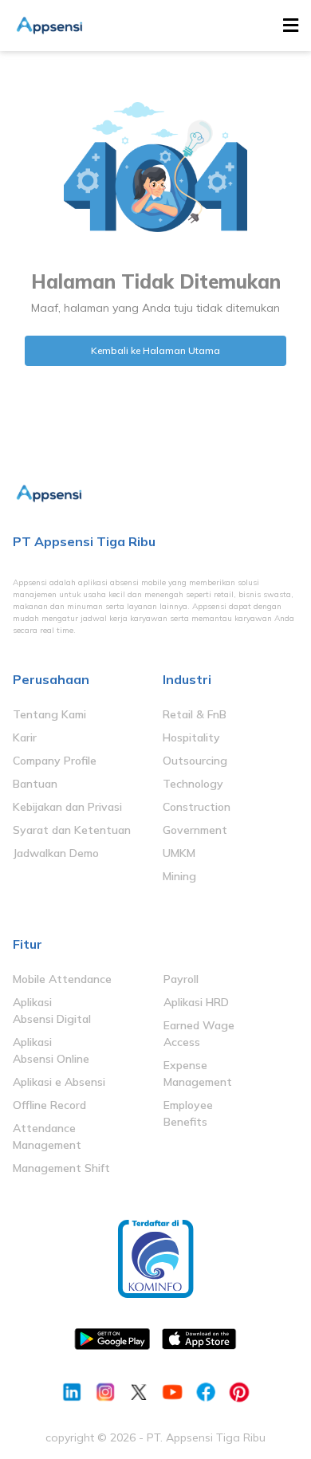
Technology (193, 784)
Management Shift (61, 1168)
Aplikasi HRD (196, 1002)
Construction (196, 807)
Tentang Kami (49, 714)
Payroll (181, 979)
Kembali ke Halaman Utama (155, 350)
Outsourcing (195, 760)
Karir (25, 737)
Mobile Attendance (62, 979)
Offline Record (49, 1105)
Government (195, 830)
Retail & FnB (194, 714)
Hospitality (191, 737)
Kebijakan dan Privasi (67, 807)
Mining (179, 876)
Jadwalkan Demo (56, 853)
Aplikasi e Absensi (59, 1082)
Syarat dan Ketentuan (72, 830)
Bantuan (35, 784)
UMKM (179, 853)
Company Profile (54, 760)
